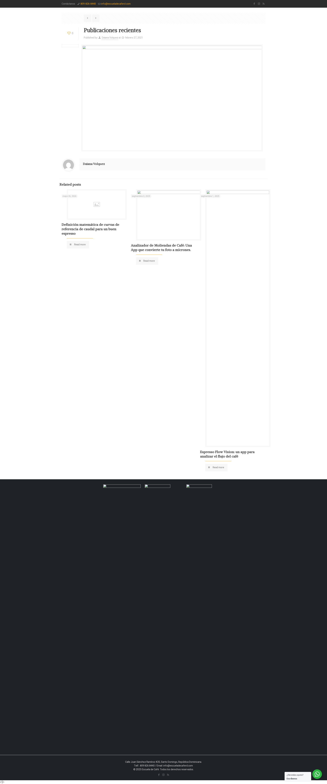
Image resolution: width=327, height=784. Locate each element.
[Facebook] (254, 4)
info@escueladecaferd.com (116, 4)
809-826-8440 (88, 4)
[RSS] (263, 4)
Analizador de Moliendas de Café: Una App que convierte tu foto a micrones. (161, 247)
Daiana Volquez (110, 37)
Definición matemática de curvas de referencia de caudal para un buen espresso (90, 228)
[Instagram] (259, 4)
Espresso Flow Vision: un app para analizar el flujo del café (227, 454)
